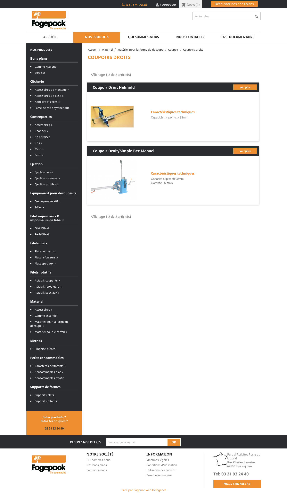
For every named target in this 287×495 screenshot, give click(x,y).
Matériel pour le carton (50, 332)
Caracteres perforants (49, 366)
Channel (40, 131)
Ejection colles (44, 172)
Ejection (36, 164)
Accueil (49, 37)
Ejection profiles (45, 184)
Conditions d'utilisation (161, 465)
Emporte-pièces (45, 349)
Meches (36, 341)
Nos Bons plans (96, 465)
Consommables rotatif (49, 378)
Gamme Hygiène (45, 66)
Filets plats (38, 243)
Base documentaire (237, 37)
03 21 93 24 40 (136, 5)
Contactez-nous (96, 470)
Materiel (36, 301)
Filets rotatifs (40, 272)
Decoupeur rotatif (46, 201)
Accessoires (42, 125)
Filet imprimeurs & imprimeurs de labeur (47, 218)
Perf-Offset (42, 234)
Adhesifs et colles (46, 102)
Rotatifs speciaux (46, 292)
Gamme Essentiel (46, 315)
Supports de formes (45, 387)
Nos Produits (97, 37)
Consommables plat (48, 372)
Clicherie (37, 81)
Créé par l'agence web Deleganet (143, 490)
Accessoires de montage (51, 89)
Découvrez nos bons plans (234, 4)
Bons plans (38, 58)
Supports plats (44, 395)
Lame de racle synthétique (52, 108)
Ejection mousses (46, 178)
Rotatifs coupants (46, 280)
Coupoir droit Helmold (114, 87)
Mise (38, 149)
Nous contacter (190, 37)
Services (40, 72)
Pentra (39, 155)
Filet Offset (42, 228)
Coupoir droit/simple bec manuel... (125, 150)
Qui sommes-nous (143, 37)
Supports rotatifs (46, 401)
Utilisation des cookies (161, 470)
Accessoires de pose (48, 96)
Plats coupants (44, 251)
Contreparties (41, 117)
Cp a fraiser (42, 137)
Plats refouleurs (45, 257)
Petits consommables (47, 358)
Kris (37, 143)
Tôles (38, 207)
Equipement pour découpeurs (53, 193)
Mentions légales (157, 460)
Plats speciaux (44, 263)
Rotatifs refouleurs (47, 286)
